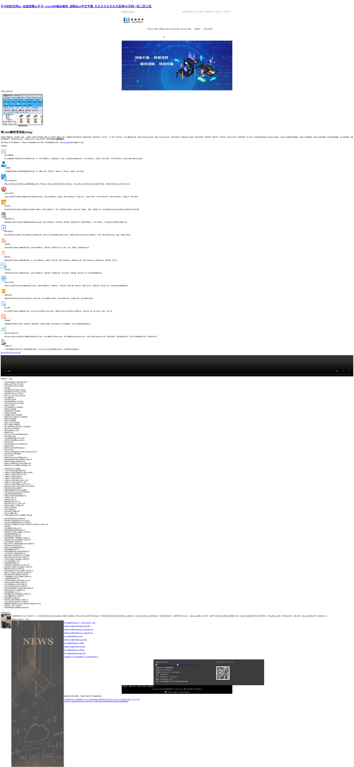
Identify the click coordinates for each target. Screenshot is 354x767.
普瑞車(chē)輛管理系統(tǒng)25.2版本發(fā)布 (78, 629)
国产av (92, 701)
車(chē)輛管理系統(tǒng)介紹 (73, 636)
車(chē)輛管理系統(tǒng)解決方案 (74, 653)
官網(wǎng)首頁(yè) (129, 11)
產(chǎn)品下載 (186, 29)
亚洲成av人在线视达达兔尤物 (73, 701)
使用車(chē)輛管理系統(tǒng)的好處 (75, 640)
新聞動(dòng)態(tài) (164, 32)
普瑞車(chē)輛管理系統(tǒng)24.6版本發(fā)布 (78, 633)
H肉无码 (86, 701)
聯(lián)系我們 (208, 29)
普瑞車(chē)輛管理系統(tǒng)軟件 (74, 646)
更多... (11, 378)
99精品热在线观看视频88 (120, 701)
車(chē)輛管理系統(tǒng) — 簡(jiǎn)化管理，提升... (80, 623)
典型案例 (197, 29)
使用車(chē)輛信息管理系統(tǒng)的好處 (77, 626)
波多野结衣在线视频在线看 (103, 701)
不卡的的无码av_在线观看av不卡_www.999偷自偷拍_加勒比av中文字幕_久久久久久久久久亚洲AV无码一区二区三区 (76, 6)
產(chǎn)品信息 (175, 29)
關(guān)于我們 (153, 29)
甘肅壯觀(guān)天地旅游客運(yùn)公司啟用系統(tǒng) (81, 657)
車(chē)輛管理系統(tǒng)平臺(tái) (74, 650)
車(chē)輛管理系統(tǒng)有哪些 (74, 643)
